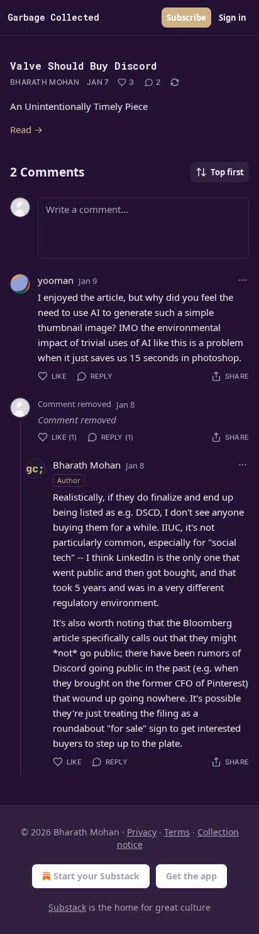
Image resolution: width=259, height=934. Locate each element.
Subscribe (186, 17)
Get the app (191, 876)
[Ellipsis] (243, 280)
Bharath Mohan (44, 82)
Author (68, 480)
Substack (67, 907)
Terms (177, 832)
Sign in (232, 17)
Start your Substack (96, 876)
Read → (26, 129)
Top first (227, 172)
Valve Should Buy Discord (83, 65)
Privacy (142, 832)
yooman (56, 280)
